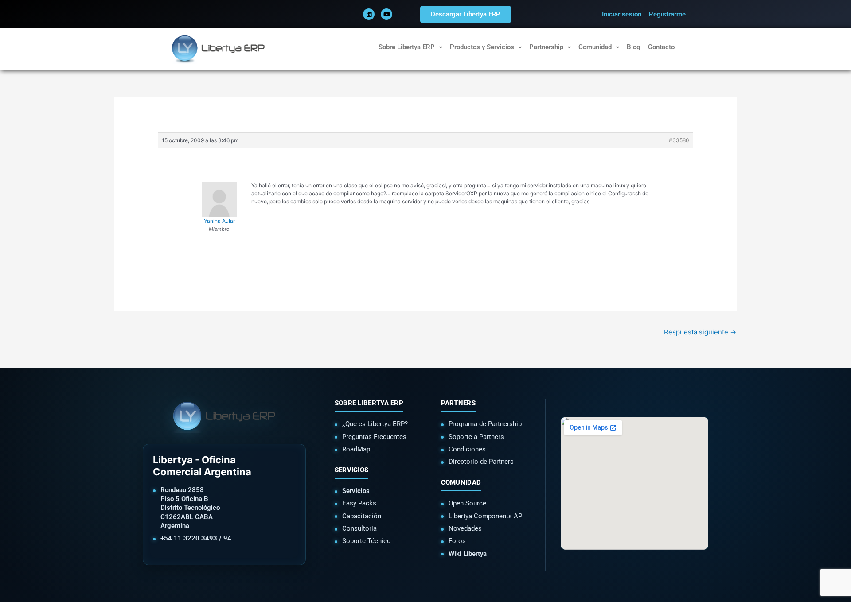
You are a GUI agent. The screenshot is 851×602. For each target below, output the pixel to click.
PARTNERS (458, 403)
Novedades (465, 528)
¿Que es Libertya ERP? (375, 424)
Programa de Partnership (485, 424)
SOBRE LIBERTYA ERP (369, 403)
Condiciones (467, 449)
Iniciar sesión (621, 14)
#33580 (679, 140)
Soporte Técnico (366, 541)
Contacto (661, 47)
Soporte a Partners (476, 437)
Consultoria (359, 528)
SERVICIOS (352, 470)
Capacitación (361, 516)
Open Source (467, 503)
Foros (457, 541)
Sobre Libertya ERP (407, 47)
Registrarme (667, 14)
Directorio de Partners (481, 462)
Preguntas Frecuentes (374, 437)
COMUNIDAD (461, 482)
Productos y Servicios (482, 47)
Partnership (546, 47)
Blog (633, 47)
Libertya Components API (486, 516)
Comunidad (595, 47)
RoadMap (356, 449)
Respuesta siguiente (700, 332)
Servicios (356, 491)
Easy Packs (359, 503)
